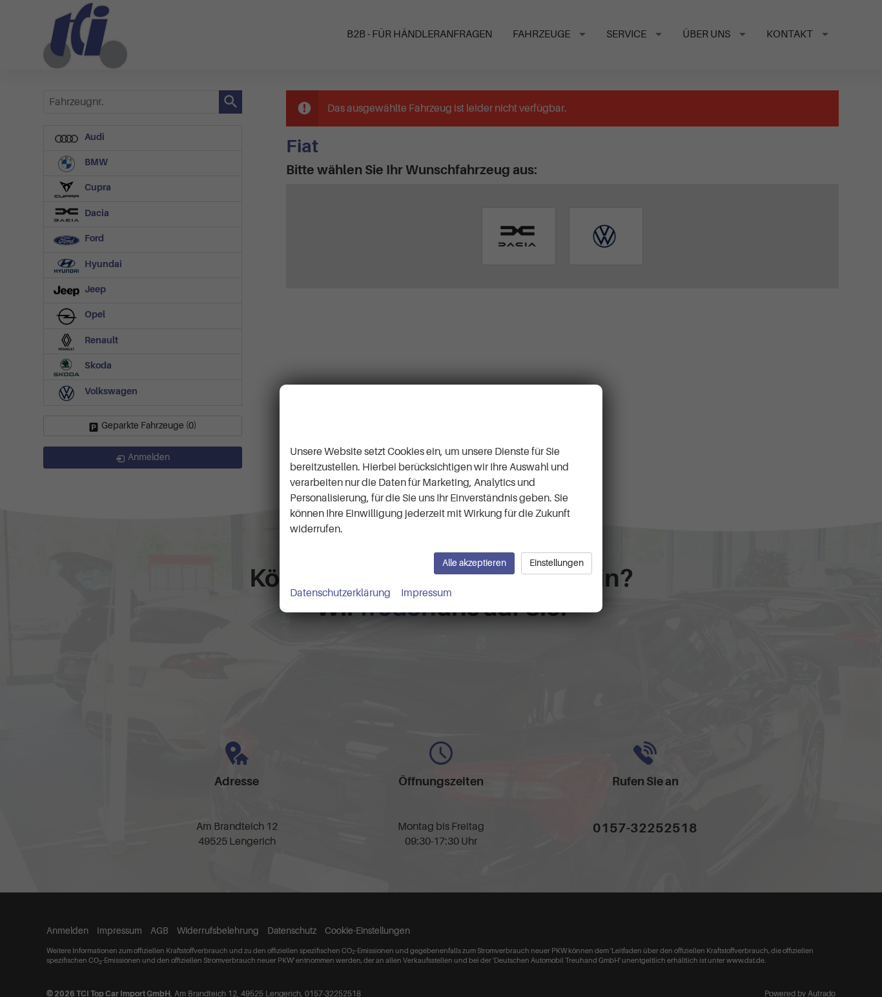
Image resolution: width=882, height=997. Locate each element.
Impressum (426, 593)
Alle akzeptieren (474, 563)
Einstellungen (556, 563)
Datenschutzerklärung (340, 593)
